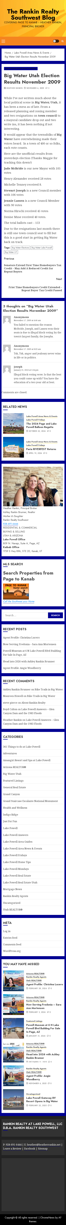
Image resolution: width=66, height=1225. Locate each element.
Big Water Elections (20, 247)
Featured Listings (13, 780)
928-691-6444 (10, 524)
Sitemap (43, 1148)
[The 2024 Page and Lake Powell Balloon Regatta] (13, 423)
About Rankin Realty (33, 702)
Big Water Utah (12, 773)
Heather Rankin (14, 88)
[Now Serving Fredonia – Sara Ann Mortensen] (13, 1004)
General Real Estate (14, 787)
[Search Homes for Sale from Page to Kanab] (55, 615)
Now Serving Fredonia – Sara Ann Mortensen (29, 644)
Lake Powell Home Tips (17, 862)
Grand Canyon (11, 794)
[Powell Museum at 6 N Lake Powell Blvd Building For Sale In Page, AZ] (13, 1028)
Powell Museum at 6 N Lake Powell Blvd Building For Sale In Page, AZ (43, 1028)
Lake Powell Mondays (16, 869)
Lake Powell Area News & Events (20, 68)
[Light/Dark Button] (56, 41)
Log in (6, 931)
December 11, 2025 (38, 1062)
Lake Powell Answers (15, 835)
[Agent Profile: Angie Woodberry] (13, 1075)
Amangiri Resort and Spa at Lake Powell (26, 760)
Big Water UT (11, 252)
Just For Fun (10, 821)
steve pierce (10, 702)
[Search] (62, 41)
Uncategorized (11, 903)
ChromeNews (47, 1217)
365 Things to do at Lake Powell (21, 746)
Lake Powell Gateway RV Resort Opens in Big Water (42, 1099)
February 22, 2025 (38, 1105)
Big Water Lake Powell (42, 247)
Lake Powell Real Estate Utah (20, 882)
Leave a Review (12, 1148)
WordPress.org (12, 951)
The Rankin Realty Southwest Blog (33, 14)
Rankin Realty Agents (15, 896)
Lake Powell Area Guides (17, 841)
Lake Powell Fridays (35, 420)
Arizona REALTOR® (14, 767)
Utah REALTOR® (13, 909)
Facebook (29, 1148)
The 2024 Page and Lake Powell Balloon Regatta (41, 425)
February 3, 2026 (37, 1012)
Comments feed (12, 944)
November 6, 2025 (38, 1083)
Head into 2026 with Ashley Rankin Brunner (29, 661)
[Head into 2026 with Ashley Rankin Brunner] (13, 1052)
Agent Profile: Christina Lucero (21, 637)
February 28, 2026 (38, 988)
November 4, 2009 (35, 88)
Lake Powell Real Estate (17, 875)
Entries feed (10, 937)
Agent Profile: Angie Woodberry (22, 668)
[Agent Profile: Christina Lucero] (13, 980)
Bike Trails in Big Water (49, 689)
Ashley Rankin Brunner (17, 689)
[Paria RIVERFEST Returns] (13, 447)
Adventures (10, 753)
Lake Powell (10, 828)
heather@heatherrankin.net (43, 1144)
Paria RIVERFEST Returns (41, 449)
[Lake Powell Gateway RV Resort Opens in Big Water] (13, 1099)
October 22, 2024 (37, 431)
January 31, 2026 (37, 1036)
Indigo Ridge (10, 814)
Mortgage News (12, 889)
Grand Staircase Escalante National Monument (30, 801)
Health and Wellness (15, 807)
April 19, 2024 (35, 453)
